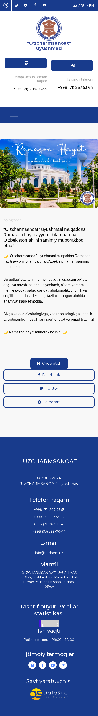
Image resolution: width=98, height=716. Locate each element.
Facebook (51, 375)
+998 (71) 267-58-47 (49, 524)
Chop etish (52, 363)
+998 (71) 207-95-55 (29, 89)
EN (91, 5)
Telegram (52, 402)
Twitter (51, 388)
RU (83, 5)
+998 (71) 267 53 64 (75, 87)
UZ (74, 5)
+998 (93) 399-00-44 (49, 531)
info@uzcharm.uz (49, 553)
